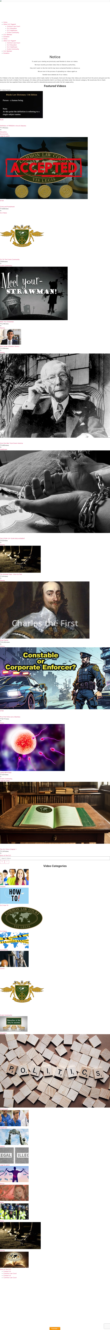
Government (4, 134)
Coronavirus (4, 950)
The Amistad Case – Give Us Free (11, 574)
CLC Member (7, 34)
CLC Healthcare (12, 30)
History (2, 646)
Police (2, 723)
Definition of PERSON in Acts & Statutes (13, 126)
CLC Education (12, 28)
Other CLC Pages (9, 24)
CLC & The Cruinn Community (10, 259)
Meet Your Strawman (7, 322)
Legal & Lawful (5, 136)
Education (3, 132)
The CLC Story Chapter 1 (8, 849)
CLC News (3, 213)
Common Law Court (13, 26)
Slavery (2, 328)
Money (2, 1184)
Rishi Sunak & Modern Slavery (9, 346)
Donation (6, 36)
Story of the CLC (5, 855)
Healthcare (3, 449)
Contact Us (7, 1271)
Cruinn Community (13, 32)
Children (2, 886)
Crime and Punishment (7, 206)
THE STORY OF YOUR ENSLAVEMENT (12, 538)
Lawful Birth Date (5, 772)
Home (5, 22)
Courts (2, 968)
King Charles (4, 640)
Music (2, 1202)
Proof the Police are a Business (10, 717)
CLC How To (4, 905)
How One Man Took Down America (11, 443)
